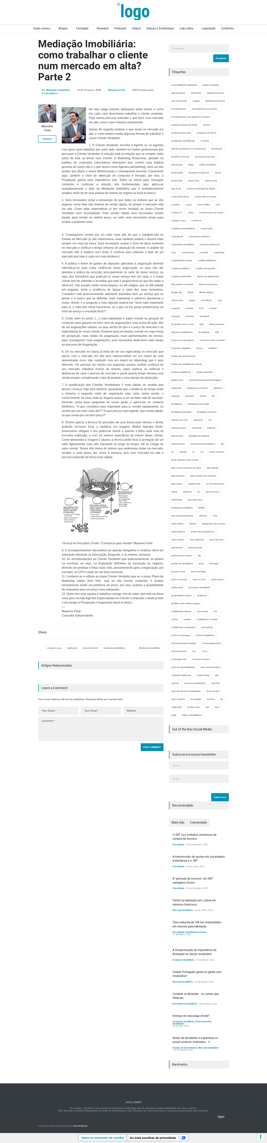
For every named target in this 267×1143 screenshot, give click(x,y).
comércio (196, 220)
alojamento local (215, 93)
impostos (198, 420)
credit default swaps (181, 260)
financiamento (216, 324)
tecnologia (195, 699)
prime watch (217, 579)
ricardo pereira (179, 651)
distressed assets (208, 284)
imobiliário (176, 404)
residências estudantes (183, 627)
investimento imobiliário (202, 444)
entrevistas (177, 300)
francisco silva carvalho (212, 340)
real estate (202, 611)
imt (210, 420)
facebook (204, 316)
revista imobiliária (205, 635)
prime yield (177, 587)
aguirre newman (211, 85)
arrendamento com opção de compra (190, 117)
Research (103, 28)
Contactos (227, 28)
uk (221, 699)
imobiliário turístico (207, 412)
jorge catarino (216, 452)
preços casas (178, 571)
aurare (206, 125)
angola (196, 101)
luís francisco (213, 492)
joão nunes (177, 484)
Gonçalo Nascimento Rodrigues (205, 380)
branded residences (199, 172)
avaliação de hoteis (207, 133)
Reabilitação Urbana (196, 932)
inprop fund (177, 436)
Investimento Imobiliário (185, 1004)
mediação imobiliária (114, 648)
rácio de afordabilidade (183, 667)
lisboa (174, 492)
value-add (176, 707)
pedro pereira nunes (181, 555)
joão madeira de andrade (203, 476)
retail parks (207, 627)
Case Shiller (203, 204)
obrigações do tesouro (213, 523)
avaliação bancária (181, 133)
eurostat (175, 316)
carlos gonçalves (180, 196)
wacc (217, 707)
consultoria (177, 236)
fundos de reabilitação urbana (186, 364)
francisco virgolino (181, 348)
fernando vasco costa (182, 324)
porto (201, 563)
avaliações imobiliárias (183, 141)
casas (188, 204)
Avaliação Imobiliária (183, 960)
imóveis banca (178, 428)
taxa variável (178, 699)
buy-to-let (176, 188)
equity (192, 300)
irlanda (183, 452)
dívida (190, 292)
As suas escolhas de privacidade (153, 1138)
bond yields (177, 172)
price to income (179, 579)
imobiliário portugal (181, 412)
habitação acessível (197, 388)
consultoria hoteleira (199, 236)
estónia (189, 308)
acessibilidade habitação (184, 85)
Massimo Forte (116, 90)
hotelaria (189, 396)
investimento (178, 444)
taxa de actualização (194, 683)
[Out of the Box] (133, 11)
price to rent (199, 579)
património (176, 547)
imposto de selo (179, 420)
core (173, 252)
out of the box (216, 539)
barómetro (216, 149)
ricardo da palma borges (184, 643)
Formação (82, 28)
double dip (176, 292)
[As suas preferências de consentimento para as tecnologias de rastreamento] (260, 1136)
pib (199, 555)
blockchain (177, 165)
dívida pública (206, 292)
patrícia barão (195, 547)
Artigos (63, 28)
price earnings (198, 571)
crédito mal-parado (205, 268)
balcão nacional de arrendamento (188, 149)
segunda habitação (181, 675)
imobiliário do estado (198, 404)
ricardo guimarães (211, 643)
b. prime (205, 141)
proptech (202, 595)
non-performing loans (182, 515)
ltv (198, 492)
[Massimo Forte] (47, 113)
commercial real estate (211, 212)
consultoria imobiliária (182, 244)
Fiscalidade (178, 844)
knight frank (194, 484)
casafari (175, 204)
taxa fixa (215, 683)
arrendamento (178, 109)
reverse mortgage (180, 635)
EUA (201, 308)
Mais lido (178, 822)
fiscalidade (204, 332)
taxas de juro (213, 691)
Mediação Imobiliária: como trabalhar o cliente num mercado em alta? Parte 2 (93, 60)
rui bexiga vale (178, 659)
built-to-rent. (211, 180)
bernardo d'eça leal (205, 157)
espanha (175, 308)
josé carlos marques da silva (186, 468)
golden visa (177, 380)
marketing (176, 500)
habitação (72, 648)
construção (207, 228)
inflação (211, 428)
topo (221, 1117)
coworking (219, 252)
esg (219, 300)
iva (202, 452)
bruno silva (193, 180)
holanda (175, 396)
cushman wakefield (181, 276)
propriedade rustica (181, 595)
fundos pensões (205, 372)
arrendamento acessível (204, 109)
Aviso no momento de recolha (102, 1138)
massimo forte (90, 648)
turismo (211, 699)
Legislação (209, 28)
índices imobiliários (192, 715)
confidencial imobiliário (183, 228)
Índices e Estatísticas (160, 28)
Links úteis (186, 28)
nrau (215, 515)
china (191, 212)
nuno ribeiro (177, 523)
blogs (191, 165)
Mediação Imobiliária (58, 90)
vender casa (193, 707)
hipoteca (217, 388)
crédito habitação (207, 260)
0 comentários (50, 93)
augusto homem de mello (184, 125)
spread (175, 683)
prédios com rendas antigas (185, 603)
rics (194, 651)
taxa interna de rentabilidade (186, 691)
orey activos (177, 539)
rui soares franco (201, 659)
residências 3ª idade (207, 619)
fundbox (213, 348)
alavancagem (178, 93)
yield (173, 715)
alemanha (196, 93)
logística (187, 492)
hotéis (203, 396)
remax (174, 619)
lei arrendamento (215, 484)
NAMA (201, 508)
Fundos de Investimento (185, 1048)
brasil (218, 172)
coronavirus (188, 252)
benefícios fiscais (180, 157)
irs (193, 452)
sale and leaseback (211, 667)
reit (215, 611)
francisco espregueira (182, 340)
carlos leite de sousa (205, 196)
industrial (197, 428)
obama (192, 523)
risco (204, 651)
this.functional (80, 1126)
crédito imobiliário (180, 268)
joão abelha (213, 468)
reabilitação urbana (181, 611)
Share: (42, 632)
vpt (207, 707)
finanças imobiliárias (182, 332)
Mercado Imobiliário (183, 910)
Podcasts (120, 28)
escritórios (206, 300)
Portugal (214, 563)
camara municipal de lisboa (201, 188)
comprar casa (54, 648)
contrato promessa (210, 244)
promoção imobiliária (199, 587)
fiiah (201, 324)
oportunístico (178, 531)
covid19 (204, 252)
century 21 (176, 212)
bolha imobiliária (207, 165)
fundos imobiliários (181, 372)
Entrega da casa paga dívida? (191, 1016)
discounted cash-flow (182, 284)
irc (172, 452)
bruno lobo (176, 180)
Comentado (198, 822)
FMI (217, 332)
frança (199, 348)
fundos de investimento (183, 356)
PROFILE (47, 139)
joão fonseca (178, 476)
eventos (190, 316)
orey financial (197, 539)
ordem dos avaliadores (202, 531)
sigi (216, 675)
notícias (203, 515)
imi (213, 396)
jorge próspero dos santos (185, 460)
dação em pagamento (208, 276)
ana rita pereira (179, 101)
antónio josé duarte (215, 101)
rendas (187, 619)
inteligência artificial (199, 436)
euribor (213, 308)
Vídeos (136, 28)
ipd (222, 444)
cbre (218, 204)
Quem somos (41, 28)
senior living (203, 675)
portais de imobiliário (182, 563)
